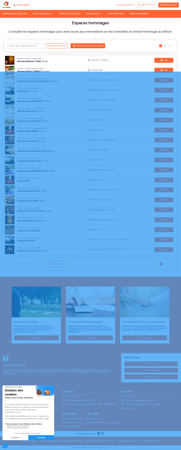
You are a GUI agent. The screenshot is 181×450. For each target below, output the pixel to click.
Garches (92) (108, 200)
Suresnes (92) (111, 80)
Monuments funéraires (72, 423)
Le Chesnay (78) (120, 240)
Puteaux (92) (96, 70)
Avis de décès (93, 419)
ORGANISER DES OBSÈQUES (14, 14)
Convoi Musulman (41, 14)
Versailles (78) (97, 80)
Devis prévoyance (151, 370)
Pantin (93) (96, 200)
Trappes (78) (96, 130)
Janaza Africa (68, 392)
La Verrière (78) (98, 160)
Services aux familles (71, 427)
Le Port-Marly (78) (118, 250)
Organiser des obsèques (73, 419)
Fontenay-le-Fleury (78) (101, 240)
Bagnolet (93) (111, 140)
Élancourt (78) (97, 190)
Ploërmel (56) (110, 100)
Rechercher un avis (56, 46)
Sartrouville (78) (98, 170)
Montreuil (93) (97, 140)
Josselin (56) (96, 100)
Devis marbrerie (151, 377)
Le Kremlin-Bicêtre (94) (101, 110)
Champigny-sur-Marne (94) (103, 210)
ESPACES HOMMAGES (139, 14)
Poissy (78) (96, 230)
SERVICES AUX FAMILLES (69, 14)
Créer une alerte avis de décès (89, 46)
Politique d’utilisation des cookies (100, 441)
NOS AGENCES (92, 14)
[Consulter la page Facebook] (98, 434)
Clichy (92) (111, 170)
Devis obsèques (151, 364)
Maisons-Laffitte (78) (100, 250)
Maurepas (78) (97, 90)
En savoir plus (36, 338)
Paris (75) (95, 60)
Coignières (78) (112, 90)
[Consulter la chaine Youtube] (102, 434)
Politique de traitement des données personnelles (61, 441)
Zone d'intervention (150, 441)
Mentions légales (29, 441)
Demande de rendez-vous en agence (103, 423)
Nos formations (116, 14)
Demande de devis (168, 5)
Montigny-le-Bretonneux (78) (103, 220)
